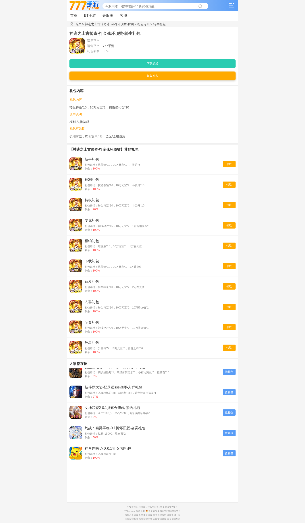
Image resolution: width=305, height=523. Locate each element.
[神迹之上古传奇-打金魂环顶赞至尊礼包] (75, 327)
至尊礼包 (92, 322)
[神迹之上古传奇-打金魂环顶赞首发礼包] (75, 286)
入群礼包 (92, 302)
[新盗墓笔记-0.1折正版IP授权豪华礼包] (75, 372)
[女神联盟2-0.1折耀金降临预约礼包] (75, 412)
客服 (123, 15)
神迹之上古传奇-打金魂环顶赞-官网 (108, 24)
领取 (229, 164)
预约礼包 (92, 241)
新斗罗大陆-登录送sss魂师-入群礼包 (113, 387)
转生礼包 (158, 24)
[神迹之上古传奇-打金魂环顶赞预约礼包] (75, 246)
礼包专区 (142, 24)
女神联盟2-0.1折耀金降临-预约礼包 (112, 408)
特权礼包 (92, 200)
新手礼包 (92, 159)
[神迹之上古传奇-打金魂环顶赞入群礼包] (75, 307)
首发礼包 (92, 282)
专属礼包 (92, 220)
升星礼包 (92, 343)
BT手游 (90, 15)
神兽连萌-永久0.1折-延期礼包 (108, 448)
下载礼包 (92, 261)
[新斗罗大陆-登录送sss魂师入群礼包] (75, 392)
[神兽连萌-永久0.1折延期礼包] (75, 453)
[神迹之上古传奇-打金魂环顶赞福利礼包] (75, 185)
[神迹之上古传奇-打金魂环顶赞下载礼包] (75, 266)
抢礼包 (229, 371)
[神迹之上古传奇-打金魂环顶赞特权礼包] (75, 205)
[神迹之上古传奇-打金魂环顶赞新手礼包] (75, 164)
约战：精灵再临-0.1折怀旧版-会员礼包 (115, 428)
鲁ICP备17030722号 (167, 507)
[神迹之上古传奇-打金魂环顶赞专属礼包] (75, 225)
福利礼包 (92, 180)
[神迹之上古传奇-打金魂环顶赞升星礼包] (75, 348)
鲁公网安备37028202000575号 (164, 511)
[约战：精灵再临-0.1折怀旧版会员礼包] (75, 433)
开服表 (107, 15)
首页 (73, 15)
